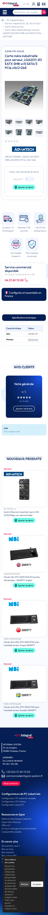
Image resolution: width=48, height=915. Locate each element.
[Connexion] (33, 4)
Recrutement (8, 852)
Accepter (37, 884)
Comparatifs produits (11, 831)
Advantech (33, 339)
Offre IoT (6, 825)
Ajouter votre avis (24, 408)
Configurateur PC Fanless (14, 801)
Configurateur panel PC (13, 804)
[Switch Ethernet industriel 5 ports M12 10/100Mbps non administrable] (24, 489)
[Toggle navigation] (5, 12)
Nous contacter (11, 783)
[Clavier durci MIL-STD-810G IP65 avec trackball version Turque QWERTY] (24, 619)
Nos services (7, 849)
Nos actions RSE (9, 855)
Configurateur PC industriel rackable (19, 798)
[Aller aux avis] (11, 141)
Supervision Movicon (11, 822)
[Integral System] (10, 4)
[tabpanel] (24, 333)
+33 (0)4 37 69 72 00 (18, 771)
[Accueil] (3, 20)
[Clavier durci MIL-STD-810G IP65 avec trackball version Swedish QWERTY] (24, 684)
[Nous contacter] (43, 3)
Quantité (18, 179)
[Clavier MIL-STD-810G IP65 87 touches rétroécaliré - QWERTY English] (24, 554)
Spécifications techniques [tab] (24, 317)
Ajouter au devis (25, 187)
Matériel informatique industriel (16, 818)
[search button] (44, 12)
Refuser (24, 884)
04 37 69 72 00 (14, 280)
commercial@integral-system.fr (24, 776)
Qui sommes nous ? (11, 845)
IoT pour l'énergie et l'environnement (19, 828)
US (24, 4)
